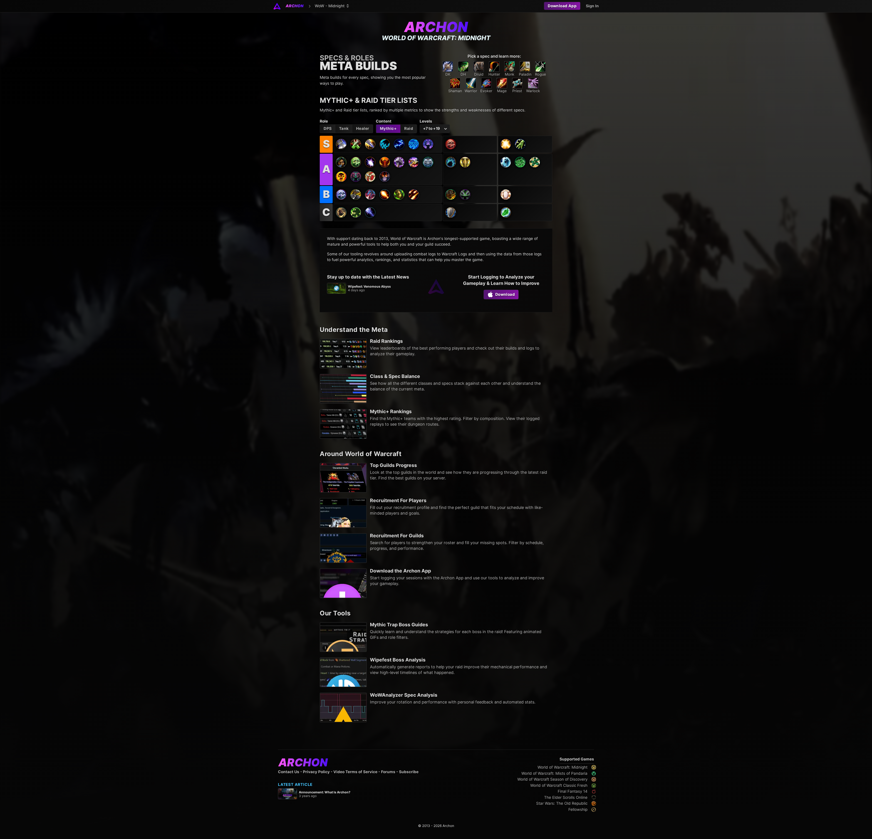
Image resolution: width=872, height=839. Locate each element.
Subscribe (409, 772)
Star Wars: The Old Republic (561, 803)
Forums (388, 772)
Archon (436, 26)
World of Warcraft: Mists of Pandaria (554, 773)
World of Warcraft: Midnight (562, 767)
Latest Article (295, 784)
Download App (562, 6)
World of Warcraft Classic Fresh (558, 785)
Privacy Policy (316, 772)
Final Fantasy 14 (572, 791)
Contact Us (288, 772)
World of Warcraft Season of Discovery (552, 779)
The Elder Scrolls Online (565, 797)
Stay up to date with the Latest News (368, 277)
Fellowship (577, 809)
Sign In (592, 6)
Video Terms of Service (355, 772)
